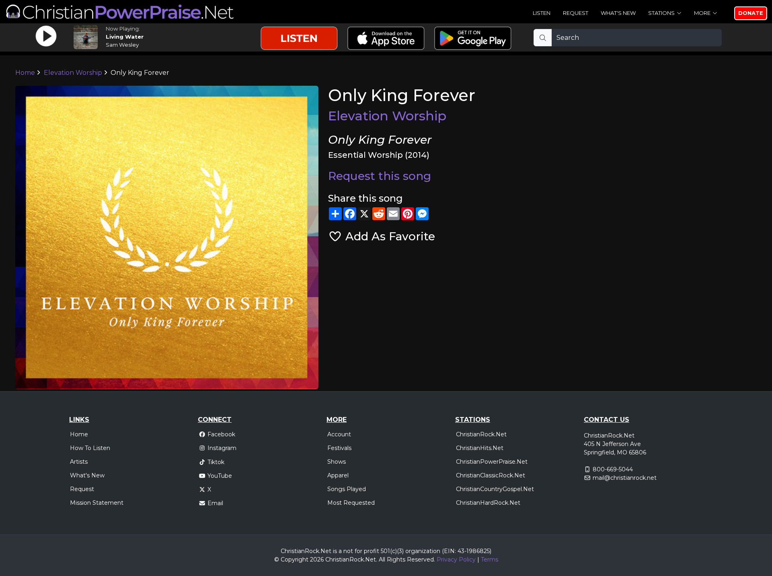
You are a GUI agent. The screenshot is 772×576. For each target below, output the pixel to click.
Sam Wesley (122, 44)
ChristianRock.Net (481, 434)
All (382, 559)
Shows (336, 462)
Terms (489, 559)
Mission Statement (96, 503)
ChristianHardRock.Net (488, 503)
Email (215, 503)
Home (25, 72)
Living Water (125, 36)
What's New (618, 13)
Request (575, 13)
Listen (541, 13)
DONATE (750, 13)
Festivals (339, 448)
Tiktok (215, 462)
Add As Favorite (388, 236)
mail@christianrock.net (625, 477)
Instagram (221, 448)
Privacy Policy (456, 559)
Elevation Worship (73, 72)
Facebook (221, 434)
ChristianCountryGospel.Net (495, 489)
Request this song (379, 176)
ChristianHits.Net (479, 448)
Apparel (338, 475)
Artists (79, 462)
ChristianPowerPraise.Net (492, 462)
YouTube (219, 476)
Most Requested (351, 503)
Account (339, 434)
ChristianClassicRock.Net (490, 475)
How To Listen (90, 448)
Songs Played (346, 489)
